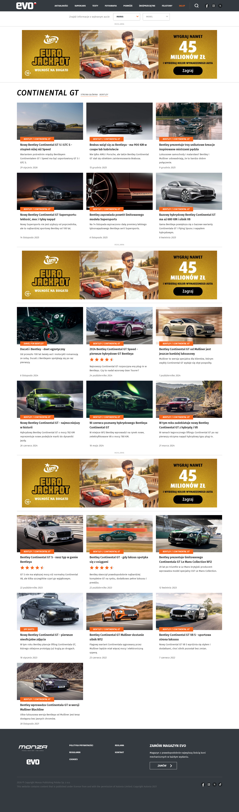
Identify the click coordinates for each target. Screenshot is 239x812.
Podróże (128, 6)
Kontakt (119, 752)
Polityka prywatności (81, 745)
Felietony (167, 6)
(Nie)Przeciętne (147, 6)
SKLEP (182, 6)
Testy (95, 6)
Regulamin (74, 752)
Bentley (104, 94)
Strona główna (89, 94)
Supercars (80, 6)
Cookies (73, 759)
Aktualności (61, 6)
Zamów (162, 765)
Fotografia (111, 6)
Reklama (119, 745)
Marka (120, 16)
